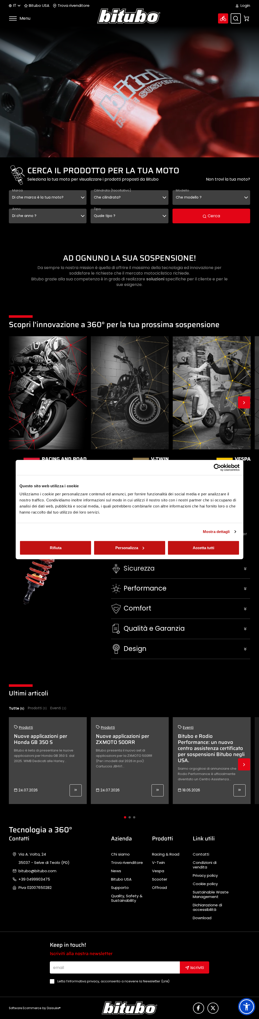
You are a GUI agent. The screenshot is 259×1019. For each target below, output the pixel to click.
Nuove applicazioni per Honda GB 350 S (40, 739)
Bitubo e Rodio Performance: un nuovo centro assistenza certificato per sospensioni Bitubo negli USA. (211, 748)
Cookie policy (205, 884)
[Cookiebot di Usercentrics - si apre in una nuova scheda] (217, 467)
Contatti (201, 854)
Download (202, 918)
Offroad (159, 887)
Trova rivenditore (73, 5)
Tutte (16, 708)
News (116, 871)
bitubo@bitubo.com (37, 871)
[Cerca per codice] (236, 18)
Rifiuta (55, 547)
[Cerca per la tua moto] (223, 18)
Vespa (158, 871)
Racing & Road (165, 854)
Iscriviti (196, 967)
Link (165, 981)
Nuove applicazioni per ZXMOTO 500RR (122, 739)
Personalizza (126, 547)
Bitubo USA (38, 5)
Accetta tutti (203, 547)
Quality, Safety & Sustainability (126, 898)
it (14, 5)
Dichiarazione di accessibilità (207, 907)
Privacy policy (205, 875)
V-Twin (158, 862)
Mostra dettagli (216, 531)
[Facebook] (198, 1008)
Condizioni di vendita (205, 864)
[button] (180, 568)
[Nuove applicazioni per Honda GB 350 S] (76, 790)
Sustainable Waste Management (211, 894)
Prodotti (37, 708)
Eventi (58, 708)
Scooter (159, 879)
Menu (24, 18)
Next (244, 402)
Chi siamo (120, 854)
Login (245, 5)
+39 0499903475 (34, 879)
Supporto (120, 887)
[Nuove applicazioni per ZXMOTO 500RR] (158, 790)
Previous (15, 402)
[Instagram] (213, 1008)
